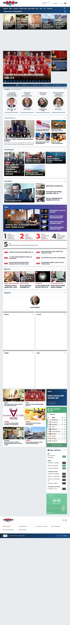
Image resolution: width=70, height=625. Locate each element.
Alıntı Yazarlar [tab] (16, 89)
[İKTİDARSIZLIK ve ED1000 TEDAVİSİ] (44, 211)
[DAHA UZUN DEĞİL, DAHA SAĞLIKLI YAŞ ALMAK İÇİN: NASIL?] (13, 395)
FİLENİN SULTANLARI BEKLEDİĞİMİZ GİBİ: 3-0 (21, 252)
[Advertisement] (35, 39)
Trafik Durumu (24, 526)
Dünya (10, 8)
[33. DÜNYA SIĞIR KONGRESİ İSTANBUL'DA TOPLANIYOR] (13, 414)
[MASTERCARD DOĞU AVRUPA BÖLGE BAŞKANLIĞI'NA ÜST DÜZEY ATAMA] (13, 433)
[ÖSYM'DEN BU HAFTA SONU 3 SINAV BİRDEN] (34, 414)
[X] (66, 520)
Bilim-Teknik (31, 8)
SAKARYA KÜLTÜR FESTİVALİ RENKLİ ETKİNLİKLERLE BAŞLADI (23, 245)
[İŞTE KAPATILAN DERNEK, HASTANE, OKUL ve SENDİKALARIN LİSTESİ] (40, 192)
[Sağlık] (32, 353)
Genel (39, 314)
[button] (5, 66)
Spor (37, 8)
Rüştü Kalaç (58, 109)
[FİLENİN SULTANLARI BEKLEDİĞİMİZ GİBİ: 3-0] (34, 395)
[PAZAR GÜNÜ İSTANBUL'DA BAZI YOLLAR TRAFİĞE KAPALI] (34, 433)
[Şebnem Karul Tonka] (43, 102)
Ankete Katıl (52, 403)
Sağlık (58, 234)
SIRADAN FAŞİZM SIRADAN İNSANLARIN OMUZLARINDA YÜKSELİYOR (58, 94)
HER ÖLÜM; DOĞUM (42, 93)
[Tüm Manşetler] (65, 118)
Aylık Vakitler (51, 512)
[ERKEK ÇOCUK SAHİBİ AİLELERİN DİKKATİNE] (44, 217)
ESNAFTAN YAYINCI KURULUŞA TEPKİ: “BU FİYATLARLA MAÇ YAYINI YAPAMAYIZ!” (27, 94)
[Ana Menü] (65, 11)
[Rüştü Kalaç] (58, 102)
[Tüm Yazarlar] (65, 89)
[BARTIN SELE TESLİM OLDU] (40, 186)
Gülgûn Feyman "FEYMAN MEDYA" (13, 11)
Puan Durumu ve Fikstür (42, 526)
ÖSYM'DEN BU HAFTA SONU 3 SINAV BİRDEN (53, 257)
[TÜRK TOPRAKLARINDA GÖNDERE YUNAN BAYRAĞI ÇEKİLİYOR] (44, 228)
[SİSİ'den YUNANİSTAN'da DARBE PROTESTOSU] (40, 199)
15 (48, 81)
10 (33, 81)
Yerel (41, 8)
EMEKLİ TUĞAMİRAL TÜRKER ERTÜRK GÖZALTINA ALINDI (29, 237)
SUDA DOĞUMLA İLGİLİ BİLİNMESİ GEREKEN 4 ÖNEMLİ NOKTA (61, 237)
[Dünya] (32, 314)
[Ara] (64, 8)
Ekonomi (16, 8)
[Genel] (65, 314)
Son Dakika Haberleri (9, 529)
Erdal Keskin (27, 109)
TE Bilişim (65, 535)
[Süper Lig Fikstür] (65, 450)
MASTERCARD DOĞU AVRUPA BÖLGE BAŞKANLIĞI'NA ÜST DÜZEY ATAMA (13, 443)
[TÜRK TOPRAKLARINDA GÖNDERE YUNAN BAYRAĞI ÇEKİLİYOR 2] (44, 222)
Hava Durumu (8, 526)
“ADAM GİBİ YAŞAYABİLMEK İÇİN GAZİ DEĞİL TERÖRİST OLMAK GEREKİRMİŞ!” (11, 94)
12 (39, 81)
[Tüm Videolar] (65, 207)
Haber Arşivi (23, 529)
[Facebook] (63, 520)
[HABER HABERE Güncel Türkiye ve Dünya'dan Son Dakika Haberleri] (10, 3)
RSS (6, 535)
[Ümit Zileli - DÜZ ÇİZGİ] (12, 102)
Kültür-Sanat (23, 8)
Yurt (44, 8)
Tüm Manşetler (56, 526)
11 (36, 81)
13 (42, 81)
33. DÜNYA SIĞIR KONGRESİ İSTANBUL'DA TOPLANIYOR (45, 237)
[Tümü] (65, 149)
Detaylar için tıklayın (57, 445)
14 (45, 81)
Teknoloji (49, 8)
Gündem (5, 8)
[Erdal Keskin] (27, 102)
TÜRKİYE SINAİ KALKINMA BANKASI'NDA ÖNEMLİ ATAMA (11, 237)
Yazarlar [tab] (7, 89)
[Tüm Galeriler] (65, 181)
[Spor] (65, 353)
